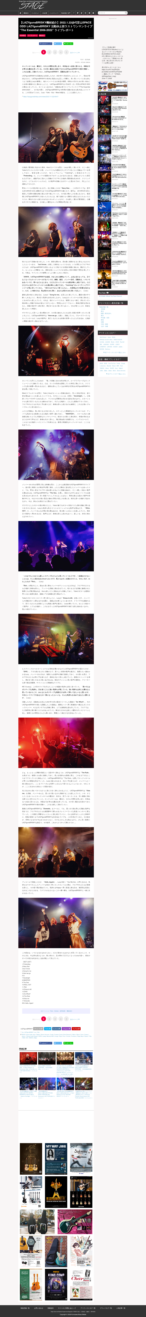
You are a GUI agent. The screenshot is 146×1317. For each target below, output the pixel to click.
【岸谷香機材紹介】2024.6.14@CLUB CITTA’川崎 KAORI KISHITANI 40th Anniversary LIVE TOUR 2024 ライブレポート (46, 1094)
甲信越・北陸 (105, 318)
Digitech (38, 1034)
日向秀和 (112, 344)
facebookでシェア (46, 44)
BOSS (23, 1034)
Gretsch (86, 1034)
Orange (56, 1036)
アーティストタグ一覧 (88, 1308)
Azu (23, 1032)
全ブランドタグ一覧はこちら (117, 374)
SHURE (112, 368)
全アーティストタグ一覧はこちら (115, 352)
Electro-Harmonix (45, 1034)
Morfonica (107, 349)
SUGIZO (115, 346)
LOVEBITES (103, 346)
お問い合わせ (38, 1308)
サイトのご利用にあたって (67, 1308)
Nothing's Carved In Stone (106, 339)
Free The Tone (112, 363)
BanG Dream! (103, 337)
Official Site (37, 1029)
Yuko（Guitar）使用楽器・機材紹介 (61, 1011)
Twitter (47, 1029)
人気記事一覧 (120, 1308)
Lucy (35, 1032)
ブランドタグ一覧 (106, 1308)
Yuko (38, 1032)
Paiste (60, 1036)
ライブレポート (32, 35)
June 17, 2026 (107, 78)
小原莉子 (117, 344)
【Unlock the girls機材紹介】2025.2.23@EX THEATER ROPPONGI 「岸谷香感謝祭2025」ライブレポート (83, 1068)
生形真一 (121, 346)
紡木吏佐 (102, 342)
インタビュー (35, 13)
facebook (56, 1029)
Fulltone (74, 1034)
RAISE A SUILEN (118, 339)
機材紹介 (26, 13)
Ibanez (23, 1036)
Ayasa (109, 337)
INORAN (102, 349)
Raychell (122, 342)
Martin (114, 370)
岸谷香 (117, 342)
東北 (102, 311)
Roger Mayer (80, 1036)
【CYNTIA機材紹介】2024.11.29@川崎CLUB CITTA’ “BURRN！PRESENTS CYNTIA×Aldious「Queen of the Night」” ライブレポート (28, 1094)
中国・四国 (104, 324)
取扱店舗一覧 (65, 13)
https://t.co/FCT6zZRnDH (111, 69)
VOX (27, 1038)
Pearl (121, 366)
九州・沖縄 (104, 326)
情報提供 (51, 1308)
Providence (74, 1036)
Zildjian (35, 1038)
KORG (40, 1036)
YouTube (75, 1029)
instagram (66, 1029)
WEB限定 (23, 35)
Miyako (112, 342)
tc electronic (103, 366)
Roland (86, 1036)
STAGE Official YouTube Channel (111, 296)
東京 (102, 315)
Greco (82, 1034)
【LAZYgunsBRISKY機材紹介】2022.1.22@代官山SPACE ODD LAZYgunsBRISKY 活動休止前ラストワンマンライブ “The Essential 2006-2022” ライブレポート (56, 26)
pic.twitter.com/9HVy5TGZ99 (112, 72)
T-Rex (90, 1036)
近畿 (102, 322)
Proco (64, 1036)
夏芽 (101, 344)
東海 (102, 320)
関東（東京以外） (106, 313)
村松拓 (113, 337)
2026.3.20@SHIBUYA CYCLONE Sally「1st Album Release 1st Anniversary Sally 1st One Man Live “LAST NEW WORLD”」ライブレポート (28, 1069)
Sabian (110, 370)
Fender (52, 1034)
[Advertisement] (91, 5)
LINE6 (101, 370)
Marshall (49, 1036)
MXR (52, 1036)
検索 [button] (126, 14)
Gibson (78, 1034)
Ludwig (44, 1036)
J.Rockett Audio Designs (32, 1036)
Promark (68, 1036)
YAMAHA (31, 1038)
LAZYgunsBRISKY (28, 1032)
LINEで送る (69, 44)
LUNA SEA (109, 346)
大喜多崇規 (106, 344)
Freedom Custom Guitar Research (62, 1034)
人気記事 (44, 13)
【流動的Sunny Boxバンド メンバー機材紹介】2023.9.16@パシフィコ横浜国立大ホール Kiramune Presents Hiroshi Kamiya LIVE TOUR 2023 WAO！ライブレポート (84, 1094)
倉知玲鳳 (107, 342)
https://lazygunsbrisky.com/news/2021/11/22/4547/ (40, 96)
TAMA (23, 1038)
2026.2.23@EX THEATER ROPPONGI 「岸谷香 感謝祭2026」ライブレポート (45, 1067)
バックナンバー (54, 13)
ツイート (58, 44)
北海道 (103, 309)
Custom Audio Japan (31, 1034)
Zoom (116, 368)
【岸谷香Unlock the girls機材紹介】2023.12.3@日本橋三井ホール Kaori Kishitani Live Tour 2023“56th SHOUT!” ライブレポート (65, 1093)
